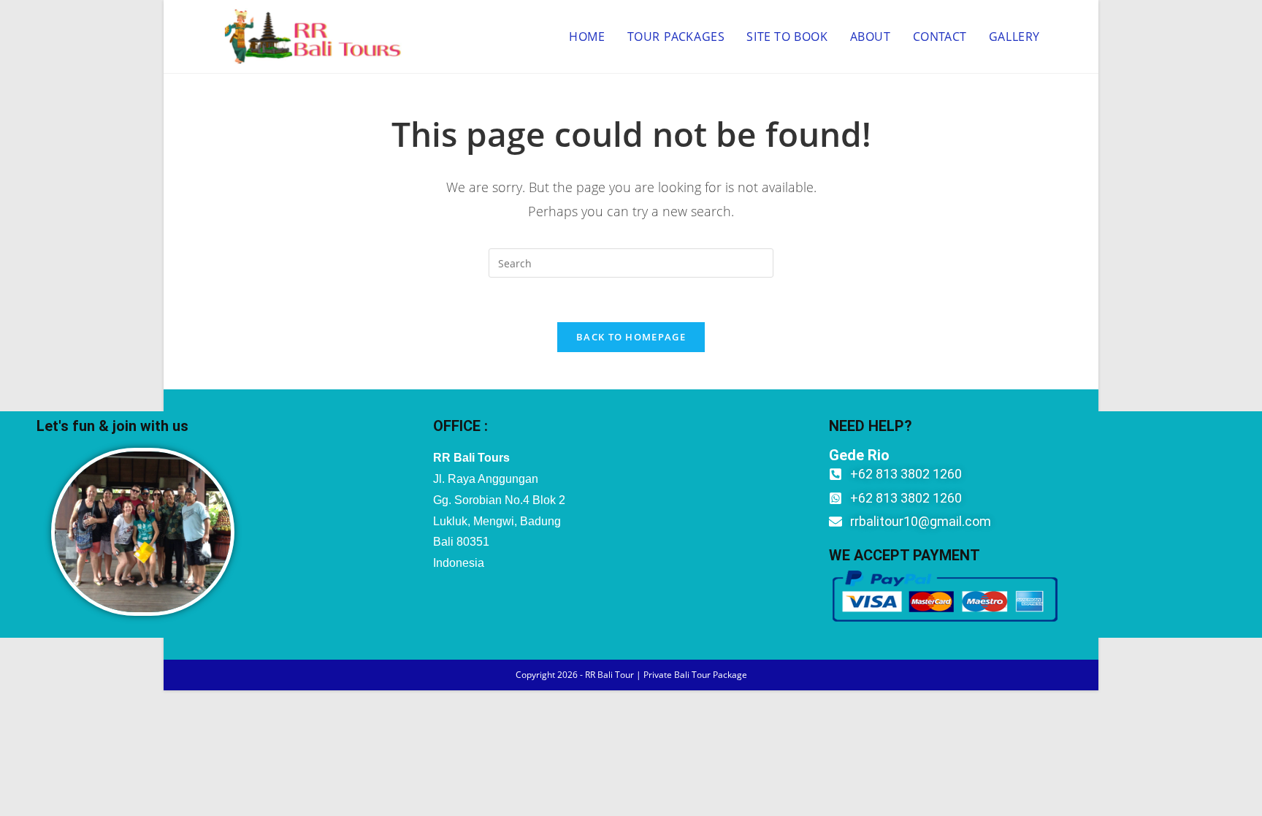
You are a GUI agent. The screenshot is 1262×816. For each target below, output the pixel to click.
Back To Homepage (631, 336)
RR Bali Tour (609, 674)
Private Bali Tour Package (695, 674)
